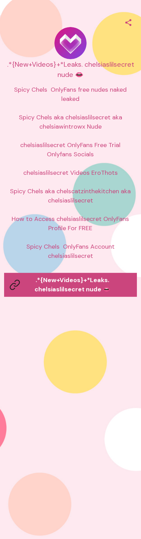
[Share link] (128, 21)
